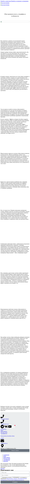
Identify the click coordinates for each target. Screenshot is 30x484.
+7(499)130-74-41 (5, 424)
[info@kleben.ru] (2, 441)
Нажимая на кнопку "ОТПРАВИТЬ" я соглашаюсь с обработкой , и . (14, 479)
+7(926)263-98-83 (5, 419)
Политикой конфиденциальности (16, 480)
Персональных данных (11, 478)
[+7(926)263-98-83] (2, 416)
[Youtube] (10, 426)
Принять (3, 468)
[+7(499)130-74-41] (2, 421)
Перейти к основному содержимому (20, 1)
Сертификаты (4, 433)
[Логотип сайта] (5, 3)
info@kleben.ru (4, 443)
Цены (2, 430)
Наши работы (4, 431)
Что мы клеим (4, 432)
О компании (3, 429)
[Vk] (6, 426)
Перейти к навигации (6, 1)
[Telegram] (2, 426)
